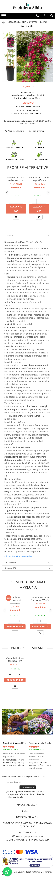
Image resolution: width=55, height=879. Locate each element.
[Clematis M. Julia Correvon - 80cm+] (27, 56)
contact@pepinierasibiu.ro (29, 836)
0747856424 (29, 832)
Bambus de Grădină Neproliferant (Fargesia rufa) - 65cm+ (39, 179)
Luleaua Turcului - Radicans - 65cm (16, 179)
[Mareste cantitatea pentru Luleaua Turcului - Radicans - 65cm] (21, 201)
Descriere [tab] (9, 235)
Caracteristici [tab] (10, 562)
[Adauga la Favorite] (16, 217)
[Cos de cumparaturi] (45, 16)
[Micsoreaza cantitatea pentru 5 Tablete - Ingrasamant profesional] (10, 621)
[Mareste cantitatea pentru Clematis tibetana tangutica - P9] (20, 674)
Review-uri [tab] (10, 568)
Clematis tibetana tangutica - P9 (15, 659)
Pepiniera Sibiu (27, 26)
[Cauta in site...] (51, 16)
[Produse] (4, 16)
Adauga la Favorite (15, 131)
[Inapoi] (2, 23)
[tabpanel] (27, 56)
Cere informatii (38, 131)
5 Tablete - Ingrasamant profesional (15, 598)
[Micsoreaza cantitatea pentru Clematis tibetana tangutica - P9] (10, 674)
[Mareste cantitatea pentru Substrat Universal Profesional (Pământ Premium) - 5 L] (45, 621)
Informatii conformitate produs (18, 556)
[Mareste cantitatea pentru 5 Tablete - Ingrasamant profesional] (20, 621)
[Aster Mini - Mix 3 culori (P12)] (40, 721)
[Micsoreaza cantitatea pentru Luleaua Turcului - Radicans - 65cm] (11, 201)
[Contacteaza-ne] (37, 16)
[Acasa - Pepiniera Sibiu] (27, 6)
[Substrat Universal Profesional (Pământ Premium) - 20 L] (15, 721)
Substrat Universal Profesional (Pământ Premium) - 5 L (40, 598)
